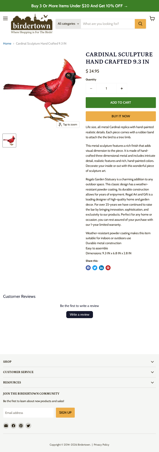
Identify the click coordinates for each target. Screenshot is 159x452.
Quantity (91, 79)
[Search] (140, 24)
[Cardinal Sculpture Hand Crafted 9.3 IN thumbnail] (9, 140)
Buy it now (121, 116)
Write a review (79, 314)
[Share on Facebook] (88, 267)
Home (7, 43)
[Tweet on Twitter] (94, 267)
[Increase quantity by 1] (122, 88)
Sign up (65, 412)
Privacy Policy (101, 444)
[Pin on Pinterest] (108, 267)
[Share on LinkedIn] (101, 267)
